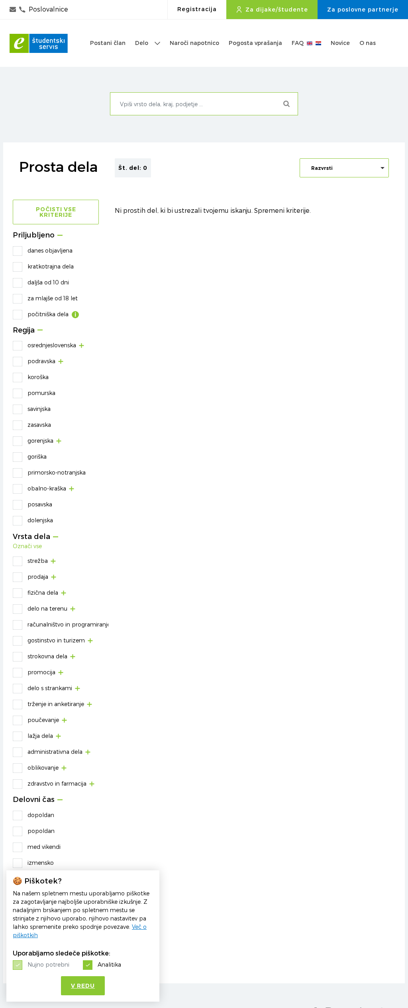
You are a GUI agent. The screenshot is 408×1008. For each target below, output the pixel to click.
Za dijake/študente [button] (276, 9)
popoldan (41, 830)
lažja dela (40, 735)
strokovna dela (47, 656)
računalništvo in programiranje (68, 624)
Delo (141, 43)
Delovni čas (34, 800)
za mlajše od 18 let (52, 298)
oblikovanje (43, 767)
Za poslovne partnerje (362, 9)
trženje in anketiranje (55, 704)
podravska (41, 361)
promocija (41, 672)
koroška (38, 377)
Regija (24, 330)
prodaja (37, 576)
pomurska (41, 392)
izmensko (40, 862)
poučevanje (43, 719)
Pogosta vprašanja (255, 43)
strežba (37, 560)
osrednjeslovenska (51, 345)
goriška (37, 456)
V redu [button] (83, 985)
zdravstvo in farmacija (56, 783)
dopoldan (40, 814)
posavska (39, 504)
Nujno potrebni (48, 964)
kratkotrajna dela (50, 266)
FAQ (298, 43)
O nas (367, 43)
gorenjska (40, 440)
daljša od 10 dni (48, 282)
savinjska (39, 408)
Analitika (109, 964)
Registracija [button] (197, 9)
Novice (340, 43)
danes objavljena (50, 250)
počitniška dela (48, 314)
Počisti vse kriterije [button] (56, 212)
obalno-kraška (46, 488)
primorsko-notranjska (56, 472)
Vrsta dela (31, 537)
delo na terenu (47, 608)
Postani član (108, 43)
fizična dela (42, 592)
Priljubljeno (34, 235)
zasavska (39, 424)
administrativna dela (54, 751)
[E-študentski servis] (39, 43)
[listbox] (344, 167)
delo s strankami (49, 688)
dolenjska (40, 520)
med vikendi (44, 846)
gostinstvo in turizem (56, 640)
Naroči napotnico (194, 43)
